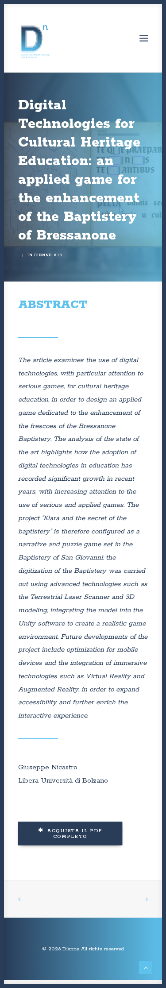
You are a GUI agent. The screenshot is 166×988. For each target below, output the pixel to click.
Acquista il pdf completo (75, 834)
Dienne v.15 (48, 255)
